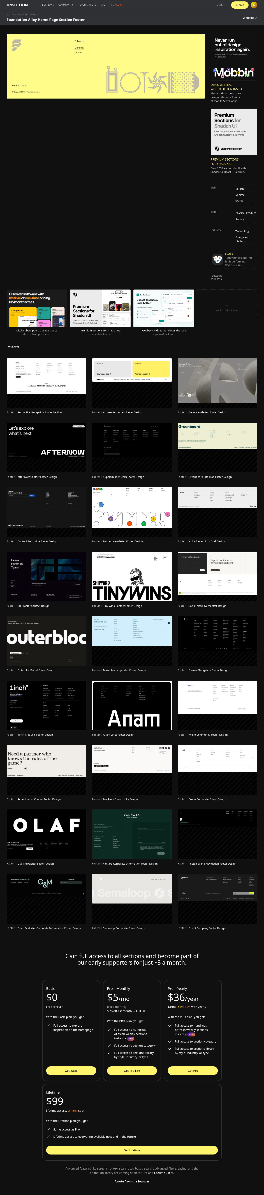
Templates (116, 4)
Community (65, 4)
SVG (103, 4)
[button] (221, 5)
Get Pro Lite (132, 1071)
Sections (48, 4)
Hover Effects (87, 4)
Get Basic (71, 1071)
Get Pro (193, 1071)
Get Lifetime (132, 1150)
